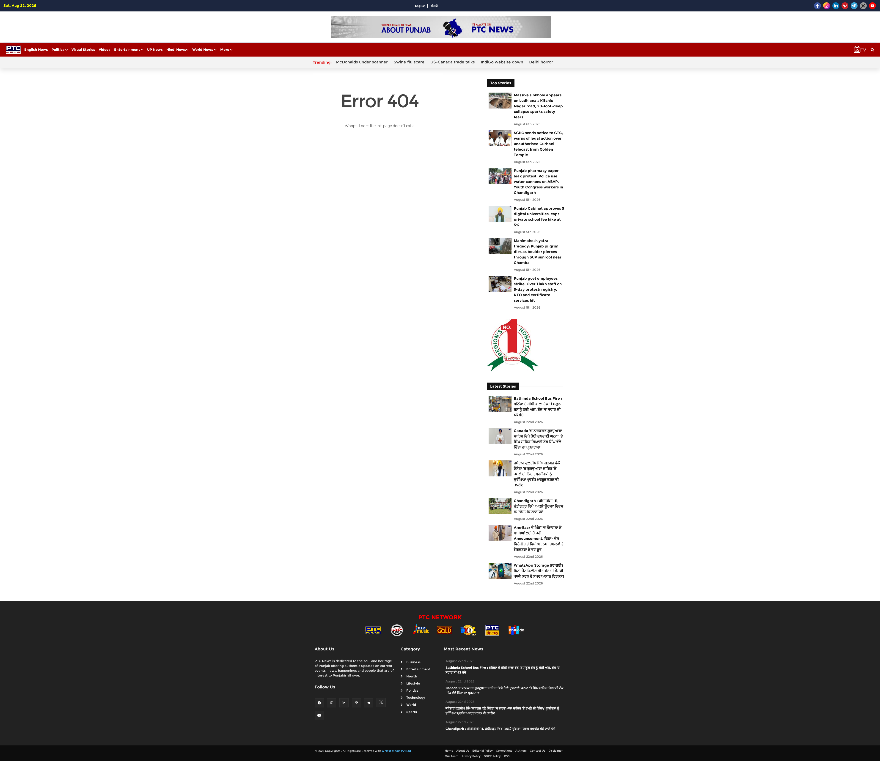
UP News (155, 49)
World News (203, 49)
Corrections (504, 750)
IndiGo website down (502, 62)
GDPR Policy (492, 756)
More (225, 49)
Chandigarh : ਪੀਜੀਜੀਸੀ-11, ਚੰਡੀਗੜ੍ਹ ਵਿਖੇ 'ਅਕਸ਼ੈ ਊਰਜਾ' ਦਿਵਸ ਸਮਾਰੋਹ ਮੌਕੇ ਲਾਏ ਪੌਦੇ (538, 506)
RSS (507, 756)
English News (36, 49)
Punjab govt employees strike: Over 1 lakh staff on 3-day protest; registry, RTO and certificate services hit (538, 289)
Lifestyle (413, 683)
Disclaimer (555, 750)
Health (411, 676)
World (411, 705)
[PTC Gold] (444, 630)
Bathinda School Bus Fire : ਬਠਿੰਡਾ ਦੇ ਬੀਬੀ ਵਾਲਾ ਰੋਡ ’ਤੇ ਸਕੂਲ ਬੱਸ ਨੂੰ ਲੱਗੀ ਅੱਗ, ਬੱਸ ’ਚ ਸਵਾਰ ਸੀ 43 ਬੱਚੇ (538, 406)
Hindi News (176, 49)
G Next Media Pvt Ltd (396, 751)
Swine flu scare (409, 62)
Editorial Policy (482, 750)
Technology (415, 698)
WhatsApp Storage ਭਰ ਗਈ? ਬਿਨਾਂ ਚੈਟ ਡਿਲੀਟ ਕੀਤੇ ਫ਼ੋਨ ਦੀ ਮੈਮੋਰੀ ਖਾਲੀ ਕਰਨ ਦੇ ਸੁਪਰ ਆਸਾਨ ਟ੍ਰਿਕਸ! (539, 571)
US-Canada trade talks (452, 62)
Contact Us (537, 750)
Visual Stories (83, 49)
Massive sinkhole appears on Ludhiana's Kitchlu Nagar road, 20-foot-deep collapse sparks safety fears (538, 106)
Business (413, 662)
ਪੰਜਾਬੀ (434, 6)
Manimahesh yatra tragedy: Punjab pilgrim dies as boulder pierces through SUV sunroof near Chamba (537, 252)
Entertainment (127, 49)
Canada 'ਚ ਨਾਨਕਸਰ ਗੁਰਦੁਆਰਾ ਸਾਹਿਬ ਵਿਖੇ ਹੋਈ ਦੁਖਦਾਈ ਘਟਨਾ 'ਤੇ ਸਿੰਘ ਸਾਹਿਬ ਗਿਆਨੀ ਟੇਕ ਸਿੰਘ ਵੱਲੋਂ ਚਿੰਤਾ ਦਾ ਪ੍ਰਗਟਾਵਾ (538, 439)
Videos (104, 49)
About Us (462, 750)
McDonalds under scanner (362, 62)
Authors (521, 750)
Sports (411, 712)
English (420, 6)
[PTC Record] (397, 630)
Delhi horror (541, 62)
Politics (58, 49)
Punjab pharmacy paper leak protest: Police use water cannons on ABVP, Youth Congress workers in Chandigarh (538, 182)
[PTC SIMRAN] (492, 630)
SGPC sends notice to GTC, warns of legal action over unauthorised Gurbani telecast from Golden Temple (538, 144)
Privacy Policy (471, 756)
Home (449, 750)
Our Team (451, 756)
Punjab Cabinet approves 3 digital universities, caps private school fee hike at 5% (539, 216)
